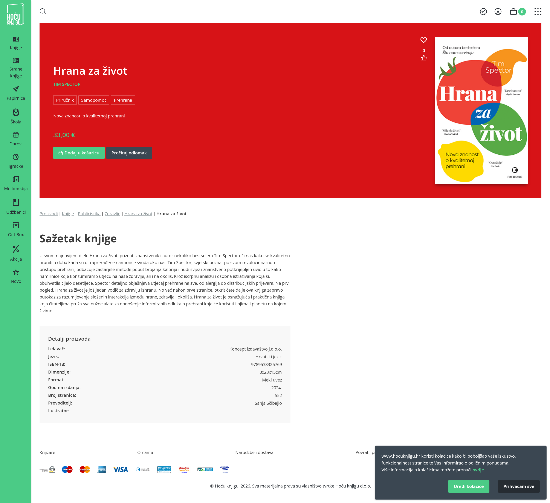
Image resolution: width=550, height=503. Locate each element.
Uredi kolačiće (469, 486)
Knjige (68, 213)
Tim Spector (67, 84)
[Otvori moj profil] (498, 11)
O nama (145, 452)
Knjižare (47, 452)
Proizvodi (49, 213)
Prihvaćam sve (518, 486)
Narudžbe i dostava (254, 452)
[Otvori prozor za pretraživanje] (43, 11)
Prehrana (123, 100)
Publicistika (89, 213)
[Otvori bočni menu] (538, 11)
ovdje (478, 470)
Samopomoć (94, 100)
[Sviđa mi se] (424, 58)
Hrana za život (138, 213)
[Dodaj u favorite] (423, 40)
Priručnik (65, 100)
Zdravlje (112, 213)
